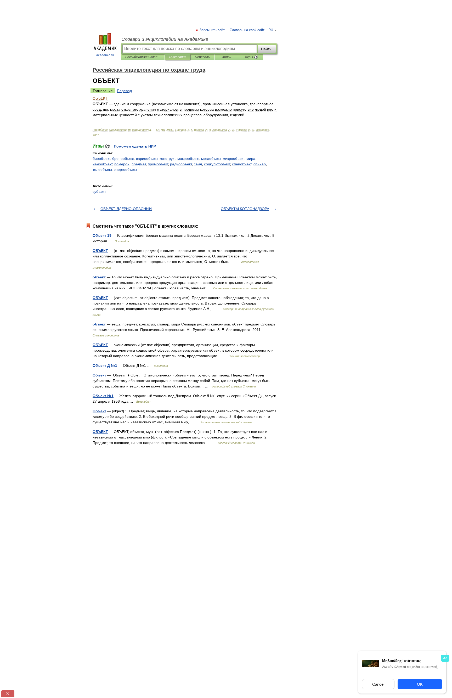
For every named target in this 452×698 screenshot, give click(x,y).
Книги (226, 57)
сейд (198, 164)
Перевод (124, 91)
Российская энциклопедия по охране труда (143, 57)
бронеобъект (123, 158)
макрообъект (188, 158)
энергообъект (125, 169)
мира (250, 158)
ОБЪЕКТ (100, 251)
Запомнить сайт (212, 30)
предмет (139, 164)
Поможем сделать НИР (135, 146)
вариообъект (146, 158)
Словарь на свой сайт (247, 30)
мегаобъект (211, 158)
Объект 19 (102, 235)
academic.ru (105, 55)
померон (121, 164)
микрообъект (233, 158)
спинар (259, 164)
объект (99, 277)
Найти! (267, 49)
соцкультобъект (217, 164)
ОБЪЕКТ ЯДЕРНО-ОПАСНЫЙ (126, 209)
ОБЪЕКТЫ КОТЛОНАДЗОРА (245, 209)
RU (270, 30)
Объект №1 (103, 396)
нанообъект (102, 164)
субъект (99, 191)
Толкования (177, 57)
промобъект (158, 164)
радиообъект (181, 164)
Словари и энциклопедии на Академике (164, 39)
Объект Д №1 (105, 365)
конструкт (167, 158)
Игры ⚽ (251, 57)
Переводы (202, 57)
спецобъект (241, 164)
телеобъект (102, 169)
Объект (99, 375)
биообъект (101, 158)
